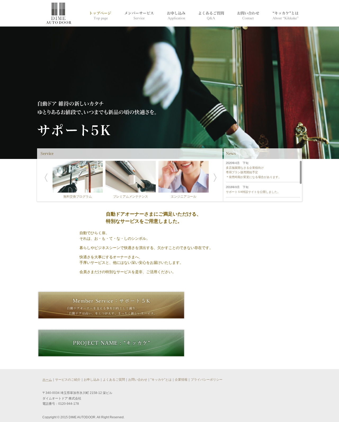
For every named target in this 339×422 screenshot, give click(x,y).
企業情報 (181, 379)
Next (215, 178)
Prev (46, 178)
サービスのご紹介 (68, 379)
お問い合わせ (137, 379)
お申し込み (92, 379)
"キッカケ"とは (161, 379)
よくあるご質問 (114, 379)
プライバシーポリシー (206, 379)
